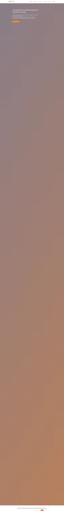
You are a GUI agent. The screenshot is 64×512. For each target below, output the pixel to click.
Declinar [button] (45, 510)
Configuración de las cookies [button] (37, 510)
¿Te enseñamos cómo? (16, 21)
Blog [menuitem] (49, 1)
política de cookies (45, 508)
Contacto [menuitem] (45, 1)
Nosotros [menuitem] (40, 1)
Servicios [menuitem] (35, 1)
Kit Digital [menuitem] (53, 1)
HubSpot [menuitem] (30, 1)
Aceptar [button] (42, 510)
